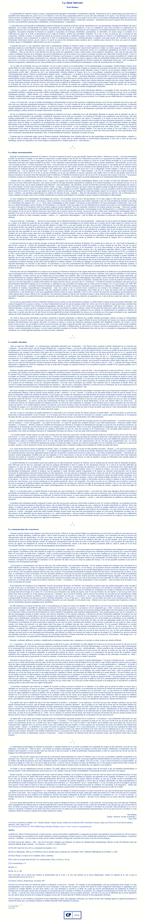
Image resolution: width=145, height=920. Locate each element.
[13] (124, 699)
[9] (85, 387)
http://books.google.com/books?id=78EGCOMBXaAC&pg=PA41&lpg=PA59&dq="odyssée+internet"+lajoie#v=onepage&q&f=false (50, 826)
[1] (128, 50)
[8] (78, 350)
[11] (88, 535)
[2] (21, 76)
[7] (43, 350)
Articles (76, 915)
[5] (64, 239)
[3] (20, 84)
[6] (85, 346)
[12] (109, 632)
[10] (18, 397)
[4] (96, 171)
